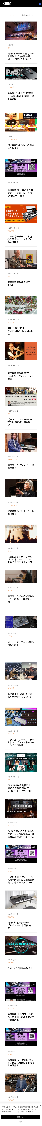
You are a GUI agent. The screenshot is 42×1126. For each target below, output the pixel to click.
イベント (11, 48)
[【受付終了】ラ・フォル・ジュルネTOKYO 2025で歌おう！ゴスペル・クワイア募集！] (21, 534)
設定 (20, 1122)
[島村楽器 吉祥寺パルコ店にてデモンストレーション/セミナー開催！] (21, 168)
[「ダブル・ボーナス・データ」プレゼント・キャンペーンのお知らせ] (21, 717)
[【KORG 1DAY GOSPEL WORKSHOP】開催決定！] (21, 396)
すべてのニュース (11, 15)
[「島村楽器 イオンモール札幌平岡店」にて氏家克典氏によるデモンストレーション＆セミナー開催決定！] (21, 854)
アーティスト (12, 139)
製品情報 (11, 87)
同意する (20, 1117)
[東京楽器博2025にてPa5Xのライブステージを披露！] (21, 351)
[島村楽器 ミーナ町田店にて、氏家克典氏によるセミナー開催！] (21, 1037)
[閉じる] (39, 1106)
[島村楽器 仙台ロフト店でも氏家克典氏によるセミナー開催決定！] (21, 991)
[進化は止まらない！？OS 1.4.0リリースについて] (21, 671)
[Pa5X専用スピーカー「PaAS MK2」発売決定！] (21, 900)
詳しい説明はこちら (28, 1111)
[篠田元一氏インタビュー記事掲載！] (21, 442)
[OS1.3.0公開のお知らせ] (21, 945)
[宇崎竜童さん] (21, 488)
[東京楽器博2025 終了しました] (21, 259)
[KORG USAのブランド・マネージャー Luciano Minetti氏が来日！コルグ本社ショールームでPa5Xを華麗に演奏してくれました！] (21, 1083)
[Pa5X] (21, 31)
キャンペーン (12, 734)
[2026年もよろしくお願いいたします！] (21, 122)
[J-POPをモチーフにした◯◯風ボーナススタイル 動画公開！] (21, 213)
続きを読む (26, 15)
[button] (40, 3)
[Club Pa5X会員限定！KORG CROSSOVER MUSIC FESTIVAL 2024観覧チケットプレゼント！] (21, 762)
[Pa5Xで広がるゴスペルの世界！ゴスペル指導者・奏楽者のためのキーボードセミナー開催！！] (21, 808)
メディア (11, 590)
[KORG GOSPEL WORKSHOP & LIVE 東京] (21, 305)
